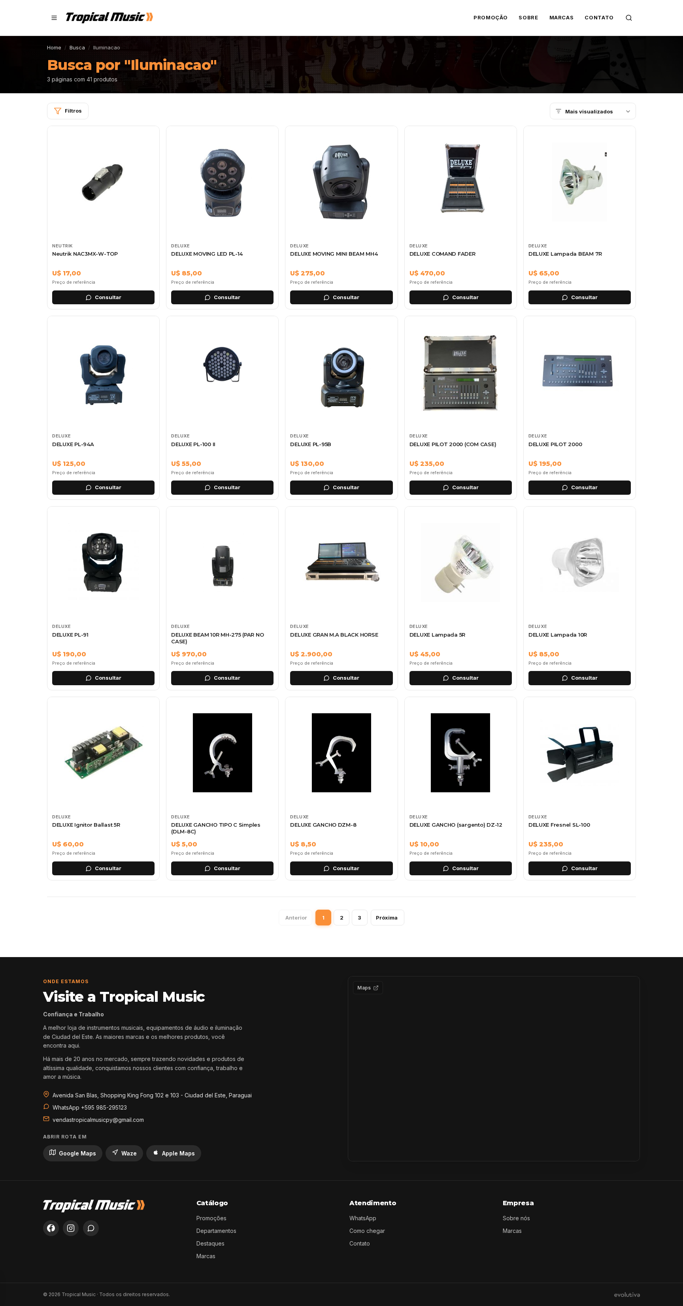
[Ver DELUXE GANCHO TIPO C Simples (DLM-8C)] (222, 788)
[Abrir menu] (54, 18)
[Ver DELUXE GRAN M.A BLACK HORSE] (341, 598)
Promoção (491, 17)
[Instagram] (71, 1228)
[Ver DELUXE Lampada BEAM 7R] (580, 217)
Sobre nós (516, 1218)
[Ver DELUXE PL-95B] (341, 407)
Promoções (211, 1218)
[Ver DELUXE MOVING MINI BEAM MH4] (341, 217)
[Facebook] (51, 1228)
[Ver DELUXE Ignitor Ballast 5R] (103, 788)
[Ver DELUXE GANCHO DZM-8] (341, 788)
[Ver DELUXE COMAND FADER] (461, 217)
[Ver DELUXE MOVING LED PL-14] (222, 217)
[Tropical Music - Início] (109, 17)
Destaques (210, 1243)
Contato (599, 17)
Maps (364, 988)
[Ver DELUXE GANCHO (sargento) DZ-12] (461, 788)
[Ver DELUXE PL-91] (103, 598)
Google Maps (77, 1153)
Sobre (528, 17)
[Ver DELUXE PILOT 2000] (580, 407)
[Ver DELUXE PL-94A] (103, 407)
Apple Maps (178, 1153)
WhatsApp (362, 1218)
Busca (77, 47)
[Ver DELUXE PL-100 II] (222, 407)
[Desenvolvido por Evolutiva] (627, 1294)
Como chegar (367, 1230)
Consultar (108, 297)
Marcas (561, 17)
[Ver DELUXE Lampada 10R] (580, 598)
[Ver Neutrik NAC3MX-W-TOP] (103, 217)
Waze (129, 1153)
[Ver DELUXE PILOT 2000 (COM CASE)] (461, 407)
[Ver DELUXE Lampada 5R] (461, 598)
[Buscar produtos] (629, 18)
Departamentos (216, 1230)
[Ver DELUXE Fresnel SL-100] (580, 788)
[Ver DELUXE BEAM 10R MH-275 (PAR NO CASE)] (222, 598)
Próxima (387, 917)
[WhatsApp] (91, 1228)
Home (54, 47)
